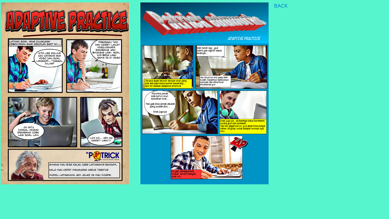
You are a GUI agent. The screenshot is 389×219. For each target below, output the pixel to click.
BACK (281, 6)
